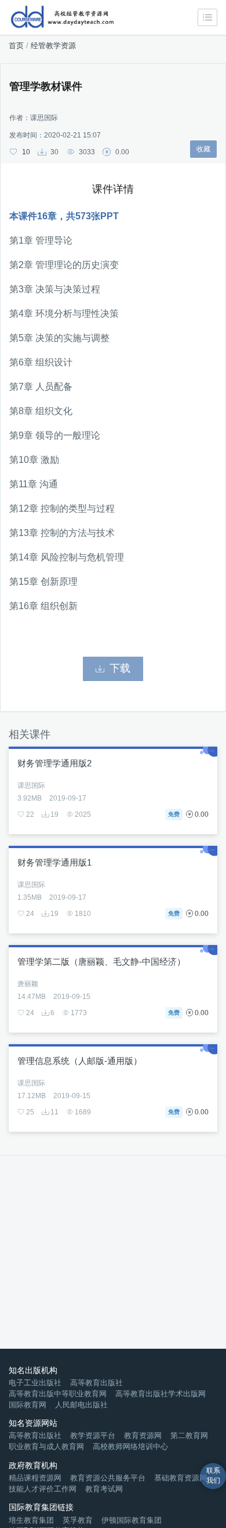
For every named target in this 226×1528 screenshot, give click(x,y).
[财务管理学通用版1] (113, 926)
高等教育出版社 (96, 1382)
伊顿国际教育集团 (131, 1520)
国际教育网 (27, 1404)
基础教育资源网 (180, 1477)
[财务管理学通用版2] (113, 827)
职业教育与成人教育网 (46, 1446)
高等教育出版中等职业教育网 (58, 1393)
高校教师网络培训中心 (130, 1446)
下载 (120, 668)
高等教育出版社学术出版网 (160, 1393)
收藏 (203, 149)
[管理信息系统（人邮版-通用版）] (113, 1124)
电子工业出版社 (35, 1382)
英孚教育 (78, 1520)
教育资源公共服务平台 (107, 1477)
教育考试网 (104, 1488)
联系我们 (213, 1475)
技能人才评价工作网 (42, 1488)
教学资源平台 (92, 1435)
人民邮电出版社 (81, 1404)
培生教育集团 (31, 1520)
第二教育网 (189, 1435)
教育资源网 (143, 1435)
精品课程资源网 (35, 1477)
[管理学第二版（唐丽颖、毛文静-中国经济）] (113, 1025)
